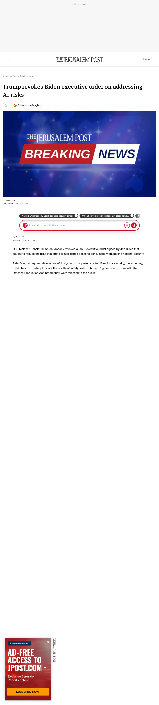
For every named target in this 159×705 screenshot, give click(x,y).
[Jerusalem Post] (79, 60)
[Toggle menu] (8, 59)
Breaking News (27, 76)
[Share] (6, 105)
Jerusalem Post (10, 76)
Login (146, 59)
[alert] (28, 669)
